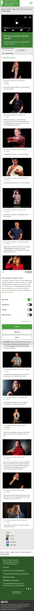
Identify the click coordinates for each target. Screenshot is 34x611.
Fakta (18, 9)
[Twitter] (28, 589)
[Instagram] (30, 589)
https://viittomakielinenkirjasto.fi (9, 609)
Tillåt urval (17, 332)
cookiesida (9, 292)
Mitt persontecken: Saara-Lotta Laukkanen (15, 426)
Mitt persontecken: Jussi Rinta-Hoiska (17, 369)
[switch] (29, 304)
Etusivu (3, 9)
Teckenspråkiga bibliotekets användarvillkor (16, 574)
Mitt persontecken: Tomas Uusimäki (16, 242)
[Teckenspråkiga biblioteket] (10, 3)
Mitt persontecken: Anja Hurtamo (15, 210)
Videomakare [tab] (9, 53)
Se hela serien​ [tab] (9, 50)
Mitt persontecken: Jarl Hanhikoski (15, 149)
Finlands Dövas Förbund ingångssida (14, 570)
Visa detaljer (25, 321)
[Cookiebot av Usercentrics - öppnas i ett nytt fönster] (25, 272)
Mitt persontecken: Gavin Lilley (14, 490)
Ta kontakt (6, 567)
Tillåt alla (17, 326)
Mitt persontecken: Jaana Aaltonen (16, 520)
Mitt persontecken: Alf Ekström (14, 115)
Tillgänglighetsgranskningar (11, 580)
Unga (13, 9)
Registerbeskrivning (8, 577)
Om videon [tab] (21, 50)
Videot (9, 9)
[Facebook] (26, 589)
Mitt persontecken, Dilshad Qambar (16, 178)
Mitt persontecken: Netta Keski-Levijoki (15, 81)
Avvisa (17, 337)
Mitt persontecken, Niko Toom (14, 457)
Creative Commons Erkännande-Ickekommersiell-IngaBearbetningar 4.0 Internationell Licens (15, 606)
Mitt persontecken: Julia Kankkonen (16, 398)
